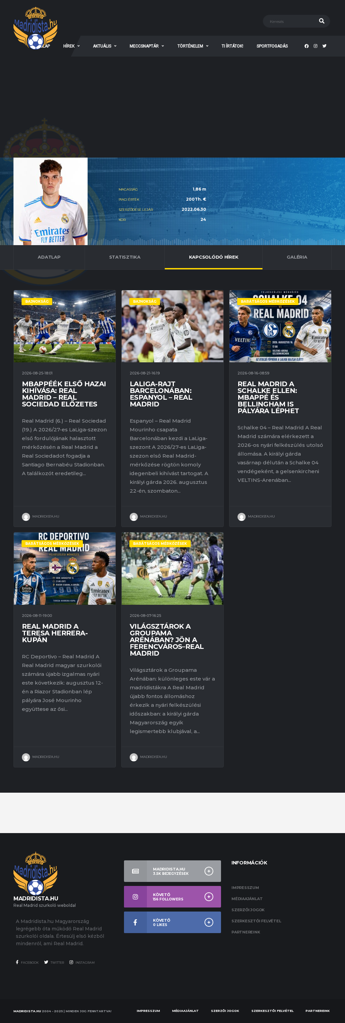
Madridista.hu (27, 1011)
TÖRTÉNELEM (190, 46)
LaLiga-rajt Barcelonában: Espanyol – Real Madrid (161, 394)
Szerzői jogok (247, 910)
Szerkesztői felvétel (256, 921)
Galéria (297, 257)
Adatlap (49, 257)
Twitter (57, 962)
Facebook (29, 962)
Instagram (85, 962)
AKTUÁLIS (102, 46)
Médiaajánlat (246, 898)
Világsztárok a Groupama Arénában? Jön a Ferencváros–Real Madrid (166, 639)
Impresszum (245, 887)
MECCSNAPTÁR (144, 46)
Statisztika (124, 257)
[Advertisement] (172, 107)
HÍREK (68, 46)
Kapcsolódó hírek (214, 257)
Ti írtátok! (232, 46)
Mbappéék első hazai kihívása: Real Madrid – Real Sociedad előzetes (64, 394)
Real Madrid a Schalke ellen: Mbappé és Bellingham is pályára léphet (268, 397)
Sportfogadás (272, 46)
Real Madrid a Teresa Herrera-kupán (55, 633)
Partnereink (245, 932)
